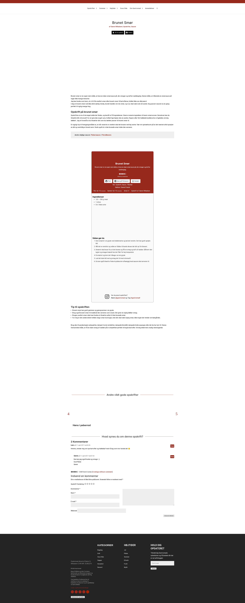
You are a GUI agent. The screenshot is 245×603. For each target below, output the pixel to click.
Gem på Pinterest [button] (122, 181)
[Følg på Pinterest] (83, 591)
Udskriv (130, 32)
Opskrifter (91, 8)
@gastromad (120, 298)
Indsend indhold (168, 515)
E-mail (73, 501)
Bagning (99, 550)
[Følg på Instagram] (80, 591)
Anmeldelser (149, 8)
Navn (73, 493)
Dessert (99, 567)
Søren (76, 456)
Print (109, 181)
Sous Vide (123, 8)
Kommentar (75, 489)
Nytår (126, 567)
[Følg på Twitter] (76, 591)
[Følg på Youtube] (87, 591)
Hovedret (100, 564)
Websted (74, 511)
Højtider (113, 8)
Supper (99, 560)
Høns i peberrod (82, 425)
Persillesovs (106, 135)
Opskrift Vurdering (77, 484)
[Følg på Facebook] (72, 591)
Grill (98, 553)
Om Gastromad (135, 8)
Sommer (102, 8)
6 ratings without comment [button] (102, 472)
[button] (119, 174)
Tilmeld (153, 568)
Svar (172, 446)
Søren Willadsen (116, 27)
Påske (126, 553)
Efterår (126, 560)
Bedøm (136, 181)
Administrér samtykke (78, 597)
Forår (126, 564)
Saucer (133, 27)
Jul (125, 550)
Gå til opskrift (118, 32)
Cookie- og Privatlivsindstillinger (79, 587)
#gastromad (135, 298)
